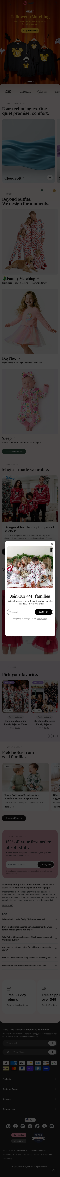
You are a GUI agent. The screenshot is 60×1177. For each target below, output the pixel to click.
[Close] (52, 544)
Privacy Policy (42, 619)
